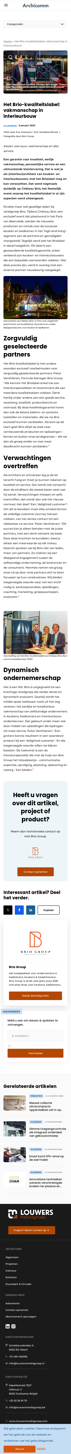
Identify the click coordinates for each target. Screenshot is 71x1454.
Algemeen (10, 125)
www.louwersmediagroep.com (28, 1421)
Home (7, 41)
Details (41, 1448)
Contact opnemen (17, 1310)
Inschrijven (35, 1053)
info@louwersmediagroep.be (27, 1407)
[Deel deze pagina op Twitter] (7, 910)
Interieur (11, 1270)
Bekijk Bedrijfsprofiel (35, 995)
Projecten (12, 1263)
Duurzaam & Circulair (19, 1284)
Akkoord (19, 1449)
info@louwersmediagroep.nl (26, 1363)
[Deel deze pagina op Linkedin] (30, 910)
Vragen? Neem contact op (29, 1230)
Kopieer (48, 910)
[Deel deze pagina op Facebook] (19, 910)
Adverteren (13, 1303)
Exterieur (11, 1277)
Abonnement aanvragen (21, 1316)
